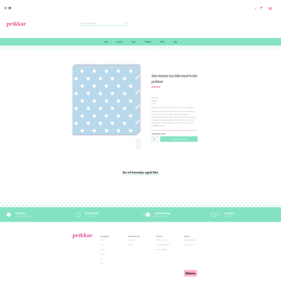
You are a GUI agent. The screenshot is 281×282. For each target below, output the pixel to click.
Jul (101, 259)
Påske (162, 42)
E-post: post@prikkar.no (163, 245)
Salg (175, 42)
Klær (106, 42)
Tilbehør (148, 42)
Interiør (120, 42)
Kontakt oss (131, 240)
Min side (130, 245)
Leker (133, 42)
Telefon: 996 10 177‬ (162, 240)
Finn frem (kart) (189, 245)
